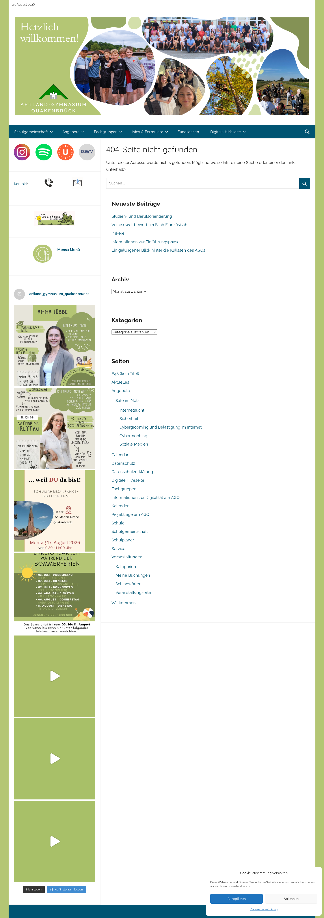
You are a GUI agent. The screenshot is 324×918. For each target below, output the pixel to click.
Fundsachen (188, 131)
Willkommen (124, 602)
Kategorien (125, 566)
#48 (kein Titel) (125, 373)
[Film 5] (54, 676)
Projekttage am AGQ (130, 514)
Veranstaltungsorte (133, 592)
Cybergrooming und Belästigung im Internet (160, 427)
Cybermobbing (133, 435)
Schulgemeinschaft (31, 131)
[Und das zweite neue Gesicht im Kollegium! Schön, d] (54, 345)
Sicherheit (128, 418)
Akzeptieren (236, 899)
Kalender (120, 506)
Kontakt (20, 184)
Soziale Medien (133, 444)
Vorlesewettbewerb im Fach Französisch (149, 224)
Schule (118, 523)
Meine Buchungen (132, 575)
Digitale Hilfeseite (225, 131)
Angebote (71, 131)
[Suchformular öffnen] (307, 132)
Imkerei (118, 233)
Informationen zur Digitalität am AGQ (145, 497)
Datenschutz (123, 463)
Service (118, 548)
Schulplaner (123, 540)
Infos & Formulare (147, 131)
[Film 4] (54, 758)
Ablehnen (291, 899)
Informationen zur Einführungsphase (146, 242)
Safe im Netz (127, 400)
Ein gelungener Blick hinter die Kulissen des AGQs (158, 250)
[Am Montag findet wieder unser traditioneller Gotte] (54, 511)
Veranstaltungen (127, 557)
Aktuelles (120, 382)
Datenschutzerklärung (263, 909)
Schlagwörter (127, 584)
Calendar (120, 454)
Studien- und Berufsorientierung (142, 216)
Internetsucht (131, 410)
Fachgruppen (105, 131)
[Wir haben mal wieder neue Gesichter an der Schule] (54, 428)
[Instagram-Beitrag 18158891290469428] (54, 593)
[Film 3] (54, 841)
